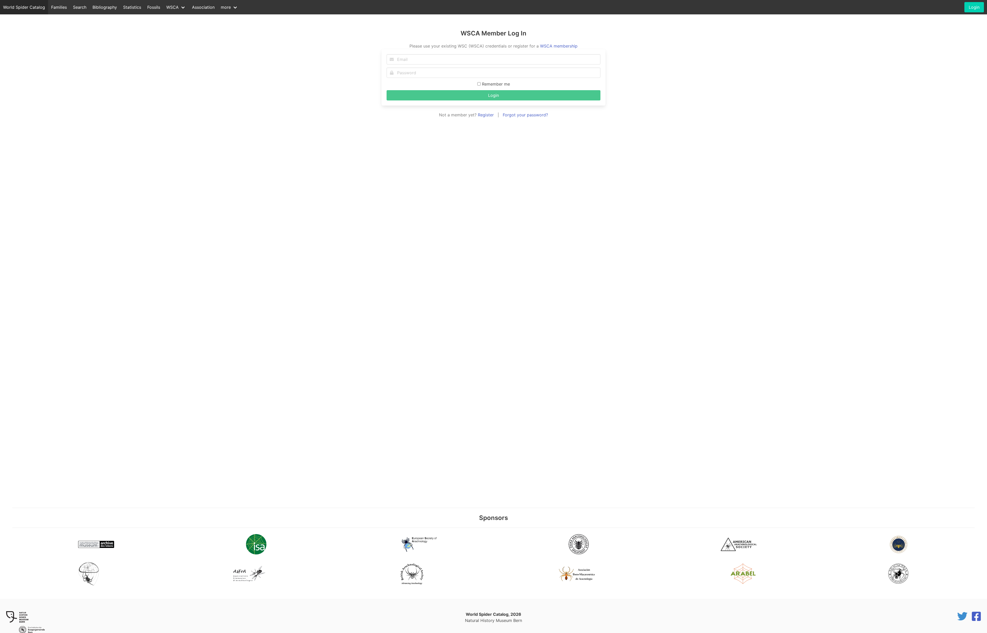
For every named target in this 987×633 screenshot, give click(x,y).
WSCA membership (559, 46)
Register (486, 114)
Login (493, 95)
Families (59, 7)
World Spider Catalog (24, 7)
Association (203, 7)
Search (79, 7)
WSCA (172, 7)
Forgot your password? (525, 114)
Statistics (132, 7)
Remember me (495, 84)
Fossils (153, 7)
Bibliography (105, 7)
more (226, 7)
